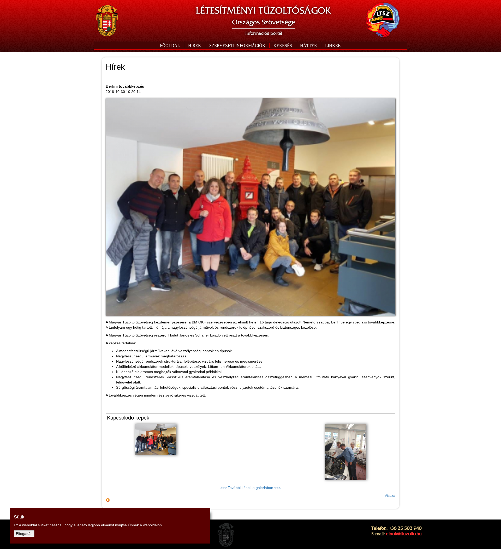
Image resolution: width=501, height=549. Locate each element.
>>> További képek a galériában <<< (250, 488)
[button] (237, 45)
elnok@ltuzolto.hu (404, 533)
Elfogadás (24, 534)
